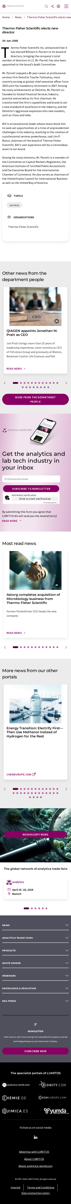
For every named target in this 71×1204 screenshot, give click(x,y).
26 (30, 797)
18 (41, 387)
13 (23, 387)
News (6, 925)
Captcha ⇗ (50, 502)
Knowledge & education (19, 988)
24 (54, 793)
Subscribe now (35, 1051)
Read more (10, 521)
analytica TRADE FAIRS (17, 938)
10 (50, 383)
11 (54, 383)
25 (57, 793)
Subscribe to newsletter (31, 488)
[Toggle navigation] (66, 6)
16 (34, 387)
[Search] (46, 7)
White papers (11, 963)
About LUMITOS (34, 1159)
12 (57, 383)
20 (48, 387)
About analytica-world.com (35, 1166)
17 (37, 387)
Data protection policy (35, 1193)
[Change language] (58, 7)
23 (50, 793)
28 (37, 797)
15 (30, 387)
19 (45, 387)
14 (26, 387)
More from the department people (35, 399)
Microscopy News (35, 834)
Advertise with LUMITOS (34, 1151)
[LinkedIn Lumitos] (35, 1137)
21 (43, 793)
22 (46, 793)
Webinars (9, 975)
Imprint (16, 1187)
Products (9, 950)
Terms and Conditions (40, 1187)
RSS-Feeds (9, 1001)
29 (41, 797)
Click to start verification (35, 498)
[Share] (52, 7)
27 (34, 797)
